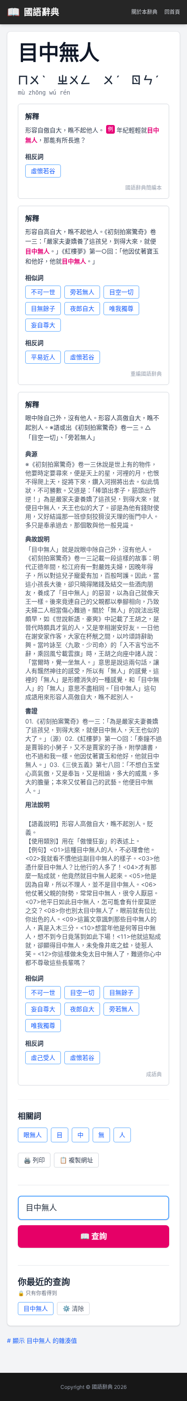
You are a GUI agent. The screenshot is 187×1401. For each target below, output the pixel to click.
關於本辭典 (144, 12)
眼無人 (32, 1134)
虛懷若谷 (43, 170)
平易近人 (43, 357)
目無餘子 (43, 308)
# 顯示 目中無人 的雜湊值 (42, 1340)
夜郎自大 (82, 308)
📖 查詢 (93, 1236)
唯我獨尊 (121, 308)
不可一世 (43, 292)
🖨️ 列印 (34, 1160)
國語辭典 (33, 12)
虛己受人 (43, 1057)
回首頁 (172, 12)
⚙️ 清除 (73, 1308)
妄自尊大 (43, 325)
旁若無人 (82, 292)
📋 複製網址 (76, 1160)
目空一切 (121, 292)
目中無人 (35, 1308)
